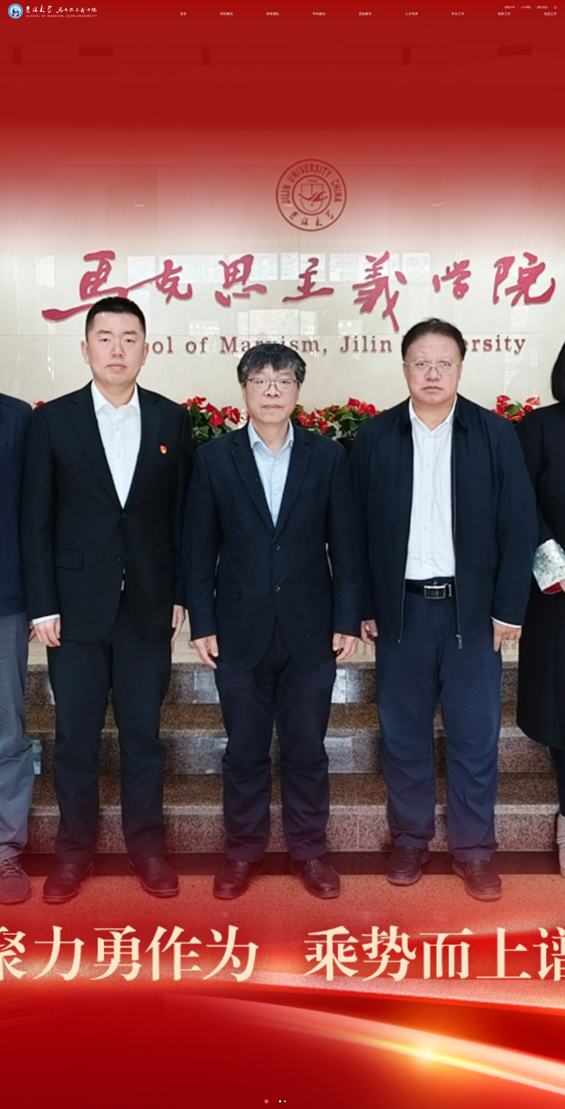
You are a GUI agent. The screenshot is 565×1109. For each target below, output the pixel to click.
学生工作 (457, 13)
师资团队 (272, 13)
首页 (183, 13)
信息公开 (550, 13)
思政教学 (365, 13)
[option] (282, 554)
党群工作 (504, 13)
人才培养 (411, 13)
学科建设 (319, 13)
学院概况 (226, 13)
